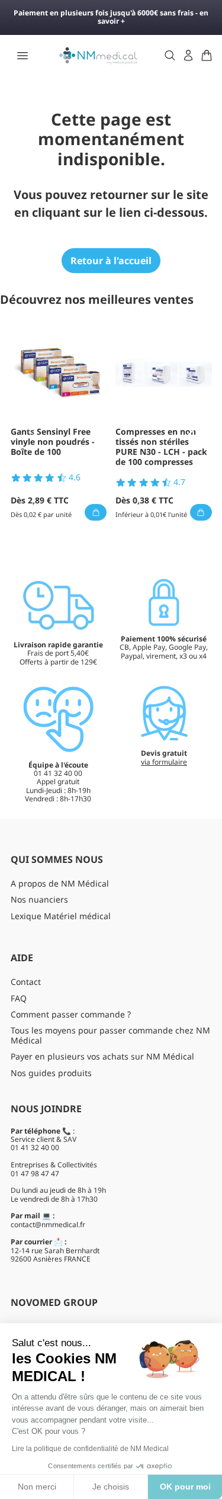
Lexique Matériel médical (61, 916)
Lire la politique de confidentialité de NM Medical (90, 1449)
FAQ (19, 998)
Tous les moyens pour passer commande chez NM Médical (110, 1035)
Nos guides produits (51, 1072)
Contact (26, 981)
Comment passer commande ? (71, 1014)
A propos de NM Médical (60, 883)
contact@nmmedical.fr (48, 1224)
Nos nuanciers (39, 899)
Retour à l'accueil (111, 260)
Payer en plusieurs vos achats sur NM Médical (102, 1056)
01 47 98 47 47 (35, 1174)
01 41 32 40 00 (35, 1147)
